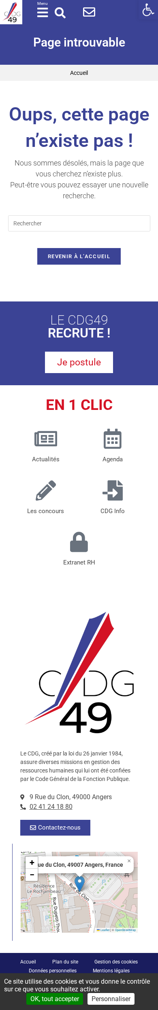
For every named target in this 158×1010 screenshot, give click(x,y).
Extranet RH (79, 562)
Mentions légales (111, 971)
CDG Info (112, 511)
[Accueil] (11, 12)
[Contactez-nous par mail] (89, 12)
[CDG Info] (112, 490)
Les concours (45, 511)
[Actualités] (46, 439)
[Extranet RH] (79, 542)
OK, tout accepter (54, 999)
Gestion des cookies (116, 962)
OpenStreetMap (125, 930)
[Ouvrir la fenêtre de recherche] (60, 13)
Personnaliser (111, 999)
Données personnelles (53, 971)
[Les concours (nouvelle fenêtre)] (46, 490)
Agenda (112, 459)
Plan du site (65, 962)
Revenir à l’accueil (79, 256)
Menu (42, 3)
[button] (148, 9)
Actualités (46, 459)
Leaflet (104, 930)
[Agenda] (112, 439)
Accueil (79, 73)
